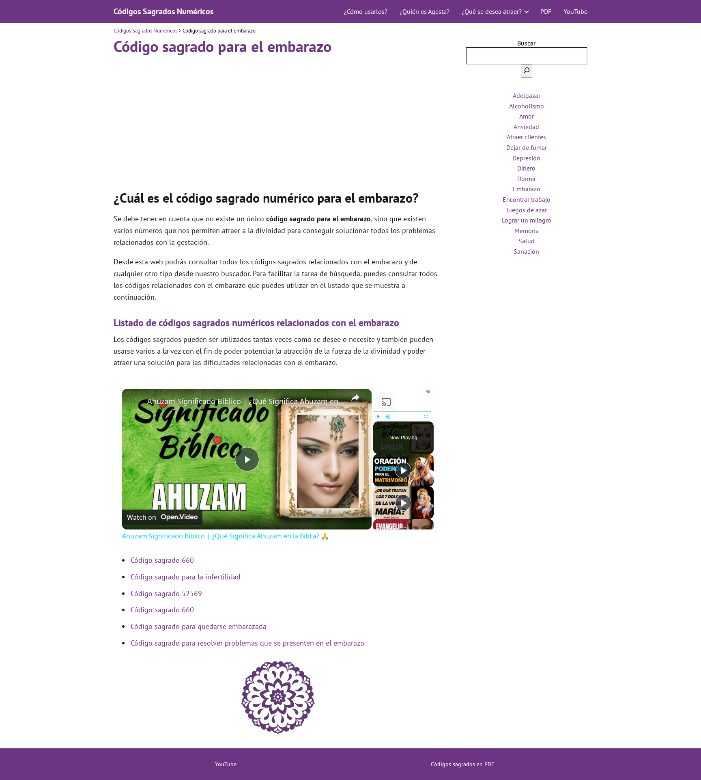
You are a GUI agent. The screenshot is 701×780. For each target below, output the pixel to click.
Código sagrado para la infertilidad (186, 576)
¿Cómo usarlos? (365, 11)
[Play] (378, 416)
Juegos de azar (526, 210)
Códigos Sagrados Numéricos (163, 11)
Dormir (526, 179)
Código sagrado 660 (162, 560)
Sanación (526, 251)
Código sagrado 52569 (166, 593)
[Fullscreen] (426, 416)
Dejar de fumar (526, 147)
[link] (135, 402)
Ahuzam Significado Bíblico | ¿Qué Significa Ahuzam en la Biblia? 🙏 (245, 401)
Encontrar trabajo (526, 199)
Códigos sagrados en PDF (462, 764)
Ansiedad (526, 127)
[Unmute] (388, 416)
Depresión (526, 158)
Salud (526, 241)
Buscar (526, 43)
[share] (355, 397)
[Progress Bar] (402, 411)
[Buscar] (526, 71)
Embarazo (526, 189)
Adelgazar (526, 95)
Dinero (526, 168)
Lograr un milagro (526, 220)
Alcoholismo (526, 106)
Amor (526, 116)
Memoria (526, 231)
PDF (545, 11)
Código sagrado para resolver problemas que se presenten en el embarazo (247, 643)
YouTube (575, 11)
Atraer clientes (526, 137)
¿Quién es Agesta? (424, 11)
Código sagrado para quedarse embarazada (199, 626)
